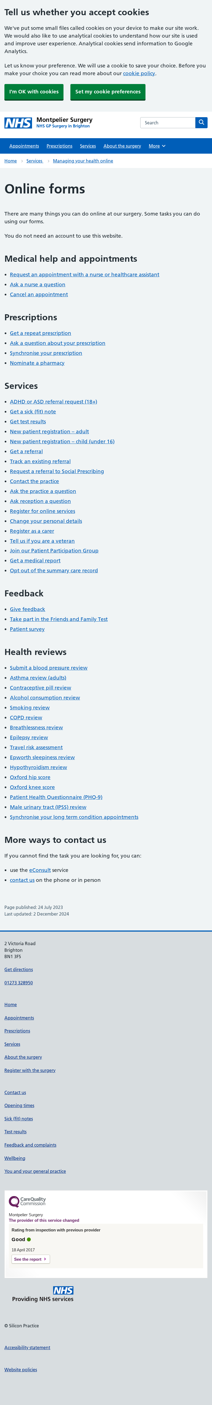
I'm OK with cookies (34, 91)
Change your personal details (46, 521)
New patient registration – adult (49, 431)
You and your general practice (35, 1171)
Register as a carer (32, 531)
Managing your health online (83, 161)
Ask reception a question (40, 501)
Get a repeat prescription (40, 333)
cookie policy (139, 73)
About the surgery (122, 146)
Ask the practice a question (43, 491)
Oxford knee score (32, 787)
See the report (27, 1259)
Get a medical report (35, 560)
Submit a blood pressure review (49, 668)
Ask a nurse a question (37, 284)
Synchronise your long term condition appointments (74, 817)
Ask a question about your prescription (57, 343)
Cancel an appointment (39, 294)
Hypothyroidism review (38, 767)
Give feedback (27, 609)
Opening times (19, 1105)
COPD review (26, 717)
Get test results (28, 421)
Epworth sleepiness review (42, 757)
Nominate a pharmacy (37, 363)
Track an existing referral (40, 461)
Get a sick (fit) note (33, 411)
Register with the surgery (29, 1070)
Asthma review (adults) (38, 678)
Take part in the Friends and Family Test (59, 619)
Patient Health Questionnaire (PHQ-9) (56, 797)
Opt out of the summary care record (54, 570)
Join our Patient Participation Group (54, 550)
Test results (15, 1131)
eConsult (40, 870)
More (156, 146)
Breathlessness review (36, 727)
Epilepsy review (29, 737)
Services (88, 146)
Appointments (24, 146)
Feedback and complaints (30, 1145)
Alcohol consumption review (45, 697)
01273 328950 (18, 982)
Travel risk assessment (36, 747)
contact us (22, 880)
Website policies (20, 1369)
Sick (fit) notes (18, 1118)
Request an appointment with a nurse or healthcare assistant (84, 274)
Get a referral (26, 451)
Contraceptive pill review (40, 688)
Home (10, 161)
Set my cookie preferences (108, 91)
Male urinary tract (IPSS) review (48, 807)
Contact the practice (34, 481)
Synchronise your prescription (46, 353)
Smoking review (30, 707)
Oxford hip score (30, 777)
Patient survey (27, 629)
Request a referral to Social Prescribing (57, 471)
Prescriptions (59, 146)
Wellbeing (14, 1158)
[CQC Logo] (27, 1206)
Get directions (18, 969)
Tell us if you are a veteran (42, 541)
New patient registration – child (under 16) (62, 441)
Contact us (15, 1092)
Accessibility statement (27, 1347)
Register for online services (42, 511)
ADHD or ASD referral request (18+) (53, 402)
